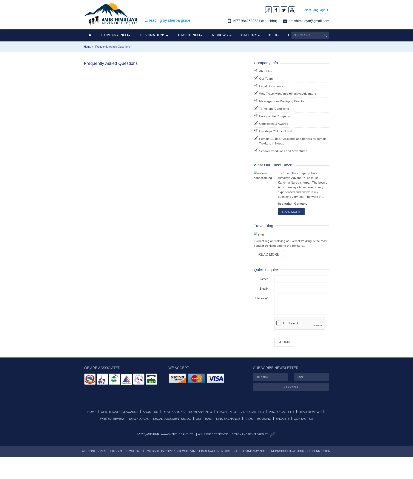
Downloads (139, 418)
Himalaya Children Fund (275, 131)
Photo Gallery (281, 411)
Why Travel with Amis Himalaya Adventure (287, 93)
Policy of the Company (274, 116)
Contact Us (303, 418)
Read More (291, 211)
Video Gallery (252, 411)
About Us (265, 71)
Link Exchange (228, 418)
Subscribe (291, 387)
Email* (264, 288)
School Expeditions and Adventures (283, 151)
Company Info (114, 35)
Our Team (266, 78)
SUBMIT (284, 342)
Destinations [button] (152, 35)
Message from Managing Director (282, 101)
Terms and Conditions (274, 108)
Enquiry (282, 418)
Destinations (174, 411)
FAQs (249, 418)
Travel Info (188, 35)
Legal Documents (271, 86)
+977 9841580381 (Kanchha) (254, 21)
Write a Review (112, 418)
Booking (264, 418)
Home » (89, 46)
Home (91, 411)
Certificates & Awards (273, 123)
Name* (263, 279)
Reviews (220, 35)
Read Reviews (310, 411)
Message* (261, 298)
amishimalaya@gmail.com (309, 21)
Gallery (249, 35)
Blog (274, 35)
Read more (268, 254)
